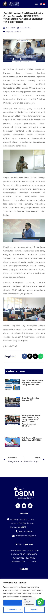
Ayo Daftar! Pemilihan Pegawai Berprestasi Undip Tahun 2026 (32, 382)
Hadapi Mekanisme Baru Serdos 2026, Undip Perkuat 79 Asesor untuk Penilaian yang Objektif (31, 420)
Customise (12, 610)
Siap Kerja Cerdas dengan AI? (30, 399)
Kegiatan (9, 32)
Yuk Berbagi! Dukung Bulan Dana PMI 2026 (32, 439)
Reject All (34, 610)
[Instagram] (17, 505)
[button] (36, 4)
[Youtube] (24, 505)
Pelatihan (17, 32)
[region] (24, 597)
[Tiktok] (30, 505)
